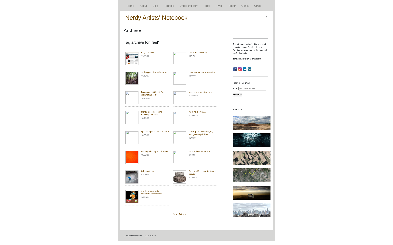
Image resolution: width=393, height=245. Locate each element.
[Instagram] (240, 69)
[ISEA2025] (251, 180)
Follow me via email (241, 83)
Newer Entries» (179, 214)
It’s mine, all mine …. (197, 112)
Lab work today (147, 171)
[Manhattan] (251, 215)
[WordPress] (249, 69)
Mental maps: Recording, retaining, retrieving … (151, 113)
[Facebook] (235, 69)
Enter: (235, 88)
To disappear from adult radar (154, 72)
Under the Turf (189, 5)
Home (130, 5)
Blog (155, 5)
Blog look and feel (148, 52)
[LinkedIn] (245, 69)
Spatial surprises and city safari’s (155, 131)
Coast (245, 5)
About (143, 5)
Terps (206, 5)
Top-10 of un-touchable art (200, 151)
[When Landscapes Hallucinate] (251, 163)
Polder (232, 5)
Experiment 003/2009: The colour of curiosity (152, 93)
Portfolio (169, 5)
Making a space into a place (200, 92)
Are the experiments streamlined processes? (151, 192)
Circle (257, 5)
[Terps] (251, 128)
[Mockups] (251, 198)
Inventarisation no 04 (198, 52)
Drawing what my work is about (154, 151)
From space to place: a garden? (202, 72)
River (219, 5)
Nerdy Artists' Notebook (156, 17)
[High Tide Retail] (251, 145)
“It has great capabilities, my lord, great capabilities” (201, 133)
